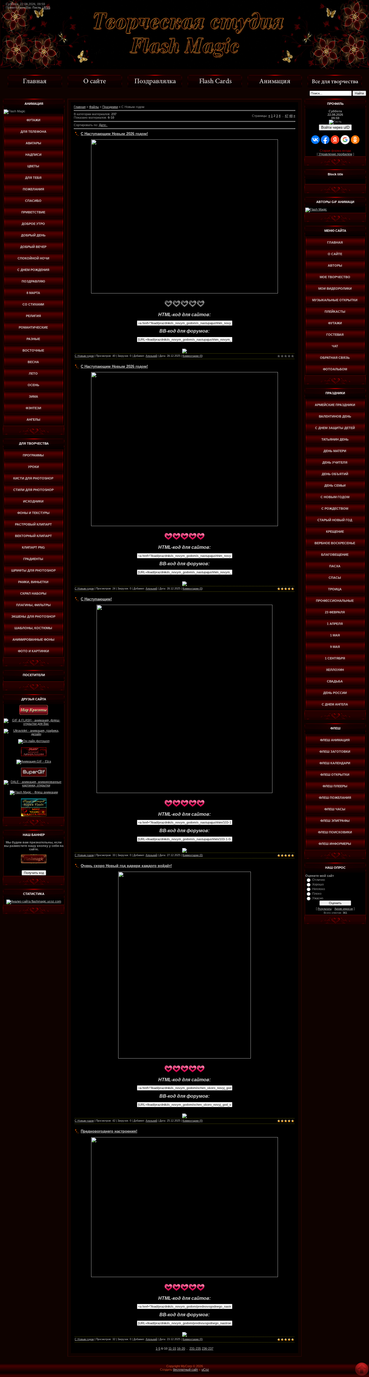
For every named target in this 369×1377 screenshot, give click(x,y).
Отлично (318, 879)
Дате (102, 125)
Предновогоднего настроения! (109, 1131)
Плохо (316, 893)
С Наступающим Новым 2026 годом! (114, 134)
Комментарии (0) (192, 355)
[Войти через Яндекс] (335, 139)
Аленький (151, 355)
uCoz (205, 1369)
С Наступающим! (96, 599)
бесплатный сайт (185, 1369)
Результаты (325, 908)
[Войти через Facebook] (325, 139)
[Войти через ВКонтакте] (315, 139)
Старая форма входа (335, 150)
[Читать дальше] (184, 350)
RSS (47, 7)
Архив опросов (343, 908)
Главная (80, 107)
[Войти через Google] (345, 139)
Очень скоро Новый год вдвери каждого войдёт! (126, 866)
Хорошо (318, 884)
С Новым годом (84, 355)
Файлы (94, 107)
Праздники (110, 107)
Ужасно (317, 898)
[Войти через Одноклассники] (355, 139)
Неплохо (318, 889)
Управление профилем (335, 154)
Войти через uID (335, 127)
